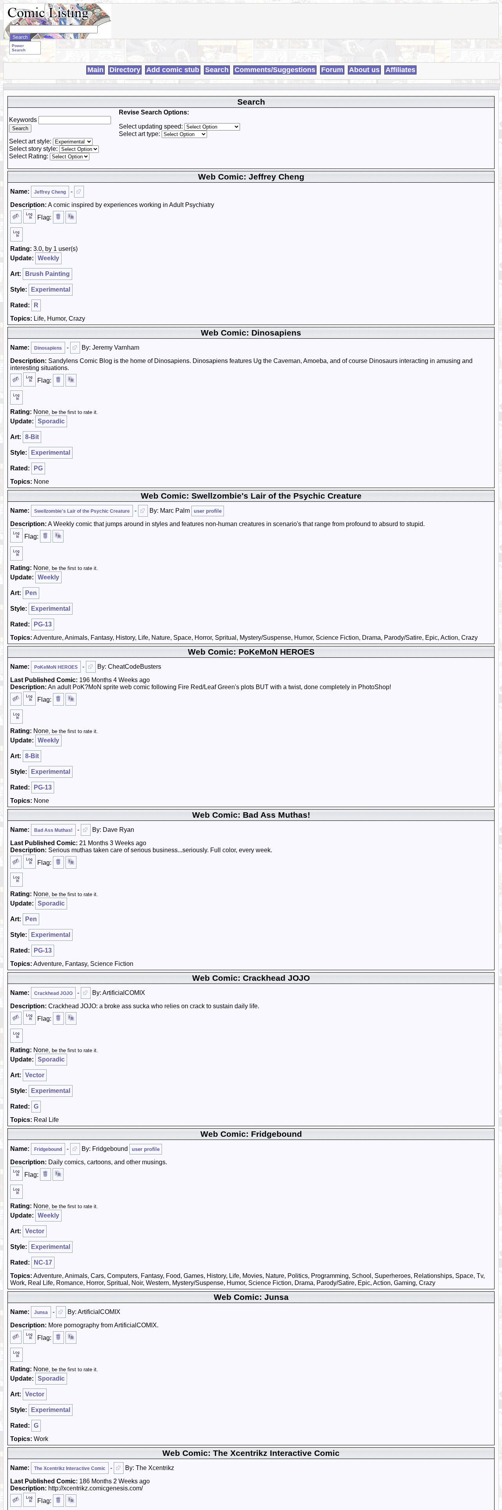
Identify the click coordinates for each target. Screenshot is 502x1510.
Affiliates (400, 70)
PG (38, 468)
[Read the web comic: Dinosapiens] (75, 348)
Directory (124, 70)
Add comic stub (172, 70)
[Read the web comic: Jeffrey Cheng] (79, 192)
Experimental (50, 289)
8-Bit (32, 437)
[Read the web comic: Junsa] (61, 1312)
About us (364, 70)
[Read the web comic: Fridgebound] (75, 1149)
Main (95, 70)
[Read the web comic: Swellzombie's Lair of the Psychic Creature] (143, 511)
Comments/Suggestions (275, 70)
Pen (31, 593)
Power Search (18, 48)
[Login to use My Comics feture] (29, 216)
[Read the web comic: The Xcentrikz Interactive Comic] (119, 1468)
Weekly (48, 258)
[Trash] (58, 217)
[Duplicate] (70, 217)
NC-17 (43, 1262)
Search (217, 70)
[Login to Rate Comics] (16, 234)
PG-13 (43, 624)
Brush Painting (47, 273)
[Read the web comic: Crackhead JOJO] (86, 993)
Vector (34, 1075)
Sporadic (51, 421)
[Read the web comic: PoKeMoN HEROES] (91, 667)
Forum (332, 70)
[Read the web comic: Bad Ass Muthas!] (86, 830)
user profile (208, 511)
